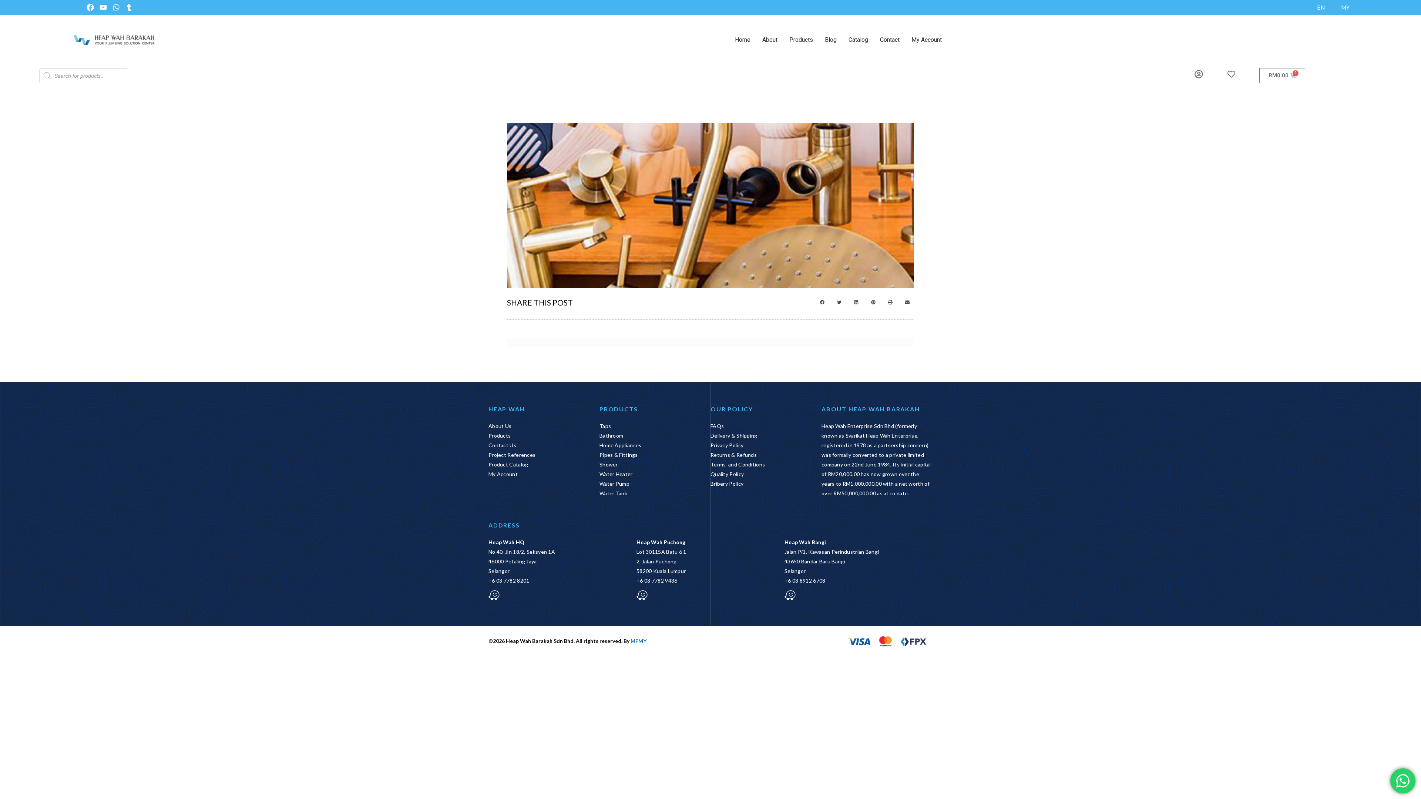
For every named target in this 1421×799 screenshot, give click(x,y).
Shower (608, 464)
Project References (511, 455)
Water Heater (616, 474)
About (769, 39)
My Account (926, 39)
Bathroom (611, 435)
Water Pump (614, 484)
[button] (822, 302)
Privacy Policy (726, 445)
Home (742, 39)
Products (801, 39)
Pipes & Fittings (618, 455)
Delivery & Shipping (733, 435)
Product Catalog (508, 464)
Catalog (858, 39)
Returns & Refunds (733, 455)
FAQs (717, 426)
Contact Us (502, 445)
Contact (890, 39)
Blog (831, 39)
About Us (499, 426)
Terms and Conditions (737, 464)
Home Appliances (620, 445)
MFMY (638, 641)
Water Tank (613, 493)
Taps (605, 426)
